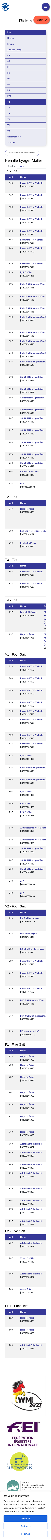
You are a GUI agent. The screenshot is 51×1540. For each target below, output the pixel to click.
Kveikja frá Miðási (28, 543)
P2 (8, 84)
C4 (8, 55)
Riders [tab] (10, 32)
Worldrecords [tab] (14, 137)
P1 (8, 79)
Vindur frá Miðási (28, 1258)
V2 (8, 131)
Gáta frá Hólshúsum (29, 471)
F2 (8, 73)
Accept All (25, 1518)
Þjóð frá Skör (26, 272)
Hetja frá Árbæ (27, 509)
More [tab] (22, 166)
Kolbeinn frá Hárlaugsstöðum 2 (34, 531)
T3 (8, 113)
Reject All (25, 1534)
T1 (8, 102)
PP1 (9, 96)
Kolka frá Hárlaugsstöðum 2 (33, 284)
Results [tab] (11, 166)
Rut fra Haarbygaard (29, 918)
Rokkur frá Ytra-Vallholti (31, 183)
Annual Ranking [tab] (14, 50)
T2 (8, 108)
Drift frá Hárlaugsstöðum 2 (32, 1000)
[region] (25, 1515)
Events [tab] (10, 44)
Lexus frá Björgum (28, 612)
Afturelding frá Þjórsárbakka (33, 828)
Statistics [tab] (12, 142)
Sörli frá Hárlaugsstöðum (32, 377)
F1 (8, 67)
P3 (8, 90)
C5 (8, 61)
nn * (22, 484)
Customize (26, 1526)
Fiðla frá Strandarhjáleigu (32, 949)
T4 (8, 119)
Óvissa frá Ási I (27, 1289)
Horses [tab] (10, 38)
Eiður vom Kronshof (29, 1031)
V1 (8, 125)
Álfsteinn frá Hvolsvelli (31, 1144)
